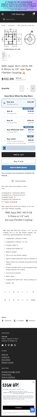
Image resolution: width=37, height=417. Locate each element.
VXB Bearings (18, 14)
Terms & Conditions (8, 377)
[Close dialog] (33, 382)
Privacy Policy (6, 374)
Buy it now (18, 161)
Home (3, 25)
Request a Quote (7, 362)
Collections (11, 25)
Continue (18, 407)
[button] (33, 14)
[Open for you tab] (32, 410)
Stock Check (6, 360)
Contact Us (5, 357)
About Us (5, 354)
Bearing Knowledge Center (11, 372)
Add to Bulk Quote (18, 167)
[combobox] (18, 19)
